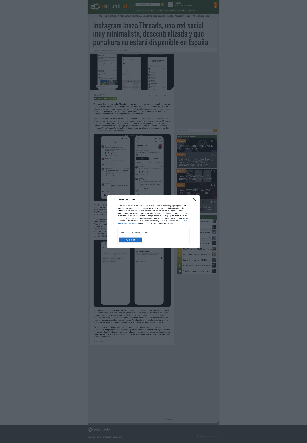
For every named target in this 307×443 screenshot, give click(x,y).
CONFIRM (130, 240)
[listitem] (153, 232)
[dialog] (153, 221)
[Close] (195, 200)
